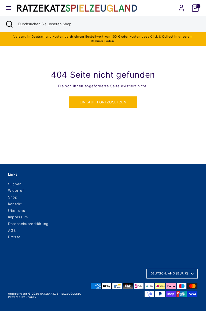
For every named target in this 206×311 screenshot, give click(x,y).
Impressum (18, 217)
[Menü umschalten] (8, 8)
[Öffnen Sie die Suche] (9, 24)
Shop (12, 197)
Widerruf (16, 190)
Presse (14, 237)
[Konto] (181, 5)
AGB (12, 230)
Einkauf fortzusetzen (103, 102)
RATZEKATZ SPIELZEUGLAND (60, 293)
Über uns (16, 210)
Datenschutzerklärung (28, 224)
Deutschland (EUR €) (169, 273)
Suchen (15, 184)
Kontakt (15, 204)
